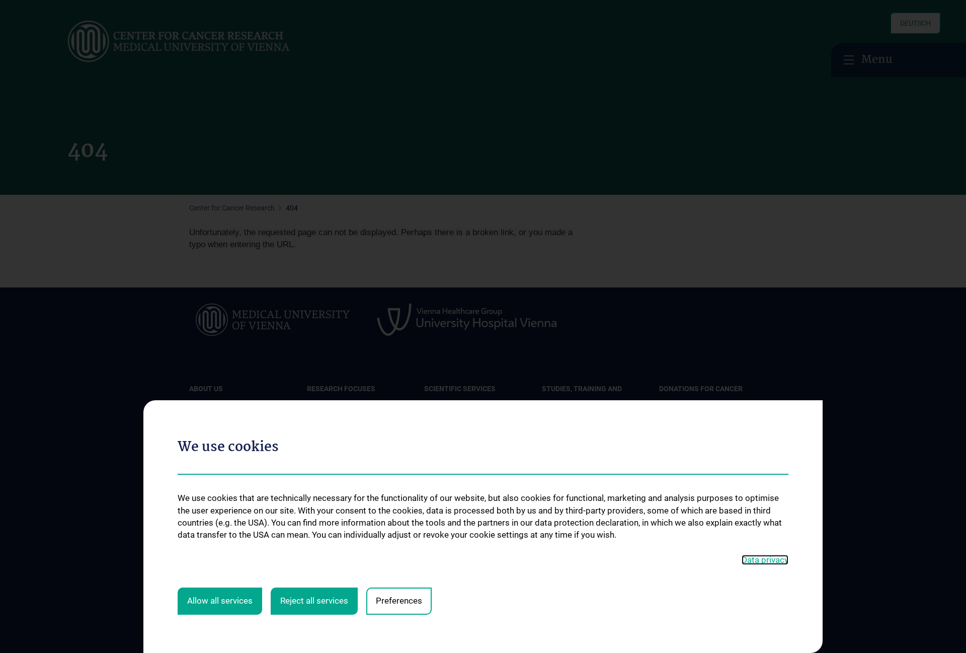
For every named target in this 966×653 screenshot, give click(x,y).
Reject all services (314, 601)
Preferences (399, 601)
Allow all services (220, 601)
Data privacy (765, 560)
